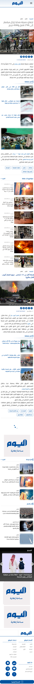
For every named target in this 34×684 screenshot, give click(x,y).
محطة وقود (29, 415)
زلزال (24, 168)
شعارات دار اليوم (12, 654)
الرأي (24, 649)
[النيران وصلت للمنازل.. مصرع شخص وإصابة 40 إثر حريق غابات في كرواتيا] (23, 246)
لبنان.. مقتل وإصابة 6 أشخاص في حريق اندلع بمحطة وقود (11, 356)
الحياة (31, 647)
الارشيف (14, 647)
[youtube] (14, 668)
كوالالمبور (29, 311)
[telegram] (26, 57)
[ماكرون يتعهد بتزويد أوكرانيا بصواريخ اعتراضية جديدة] (26, 538)
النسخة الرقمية (16, 681)
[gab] (14, 663)
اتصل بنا (14, 649)
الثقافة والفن (22, 647)
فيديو (31, 652)
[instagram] (8, 668)
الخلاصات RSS (13, 657)
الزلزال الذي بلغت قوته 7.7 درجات (21, 154)
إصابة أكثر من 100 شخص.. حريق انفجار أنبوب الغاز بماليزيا (18, 275)
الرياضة (30, 649)
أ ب (32, 311)
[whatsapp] (24, 57)
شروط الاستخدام (28, 671)
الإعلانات (14, 652)
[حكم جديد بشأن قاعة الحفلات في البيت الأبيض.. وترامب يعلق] (23, 261)
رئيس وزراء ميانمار (27, 171)
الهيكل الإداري (29, 669)
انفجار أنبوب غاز (15, 315)
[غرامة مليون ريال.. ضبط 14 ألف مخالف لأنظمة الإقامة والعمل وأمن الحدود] (26, 526)
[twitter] (32, 57)
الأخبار (26, 19)
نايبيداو (29, 60)
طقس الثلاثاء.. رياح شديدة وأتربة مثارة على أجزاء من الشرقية (11, 370)
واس (32, 60)
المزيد (3, 179)
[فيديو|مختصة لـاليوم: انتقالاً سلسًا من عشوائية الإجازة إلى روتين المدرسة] (17, 563)
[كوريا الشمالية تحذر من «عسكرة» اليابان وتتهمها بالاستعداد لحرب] (26, 513)
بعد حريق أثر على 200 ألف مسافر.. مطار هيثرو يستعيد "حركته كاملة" (11, 342)
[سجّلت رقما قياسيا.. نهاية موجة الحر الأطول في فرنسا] (26, 468)
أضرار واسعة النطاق (28, 159)
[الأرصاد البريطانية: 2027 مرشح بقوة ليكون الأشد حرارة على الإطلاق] (26, 494)
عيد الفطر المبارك (26, 389)
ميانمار (30, 168)
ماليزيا (29, 323)
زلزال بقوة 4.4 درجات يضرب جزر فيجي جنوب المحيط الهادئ (11, 116)
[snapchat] (8, 663)
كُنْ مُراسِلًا (14, 644)
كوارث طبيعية (16, 168)
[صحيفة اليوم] (17, 3)
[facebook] (29, 57)
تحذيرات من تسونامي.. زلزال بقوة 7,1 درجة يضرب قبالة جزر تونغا (11, 102)
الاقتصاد (23, 644)
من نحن (30, 666)
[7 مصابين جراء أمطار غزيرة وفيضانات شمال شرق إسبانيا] (23, 203)
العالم (21, 19)
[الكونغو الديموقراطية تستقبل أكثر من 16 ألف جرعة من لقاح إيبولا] (23, 217)
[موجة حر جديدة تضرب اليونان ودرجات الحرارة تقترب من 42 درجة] (23, 188)
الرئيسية (31, 19)
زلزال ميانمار (17, 64)
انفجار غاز (23, 411)
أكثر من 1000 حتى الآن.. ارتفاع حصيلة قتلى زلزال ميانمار (11, 88)
